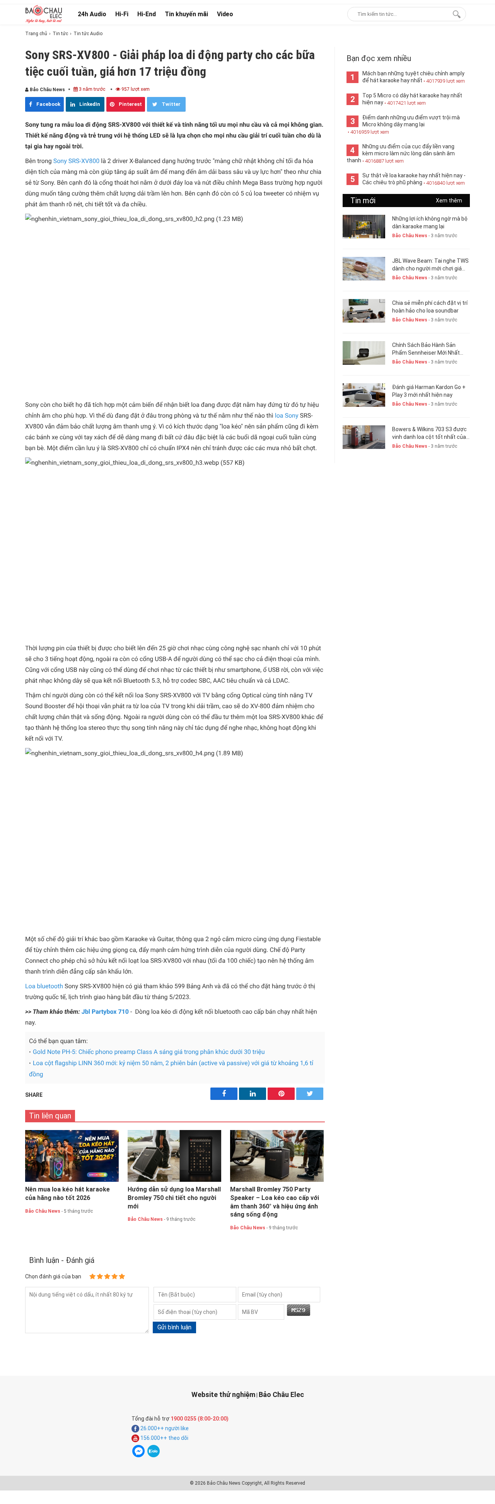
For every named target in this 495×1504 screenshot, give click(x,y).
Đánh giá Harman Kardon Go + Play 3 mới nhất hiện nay (429, 391)
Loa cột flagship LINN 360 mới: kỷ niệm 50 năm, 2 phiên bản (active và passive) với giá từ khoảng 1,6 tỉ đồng (171, 1068)
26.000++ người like (164, 1428)
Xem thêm (449, 200)
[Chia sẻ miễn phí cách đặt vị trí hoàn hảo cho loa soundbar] (364, 311)
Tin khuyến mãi (186, 14)
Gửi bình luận (174, 1327)
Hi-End (146, 14)
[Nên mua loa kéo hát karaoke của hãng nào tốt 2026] (72, 1156)
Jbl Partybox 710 (105, 1011)
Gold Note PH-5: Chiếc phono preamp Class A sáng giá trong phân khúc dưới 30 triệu (149, 1051)
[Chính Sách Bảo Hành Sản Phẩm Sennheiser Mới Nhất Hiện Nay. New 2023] (364, 353)
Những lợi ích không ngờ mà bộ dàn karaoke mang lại (430, 222)
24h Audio (92, 14)
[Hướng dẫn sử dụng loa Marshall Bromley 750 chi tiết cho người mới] (174, 1156)
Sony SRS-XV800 (76, 161)
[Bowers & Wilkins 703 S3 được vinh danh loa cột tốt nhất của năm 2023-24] (364, 437)
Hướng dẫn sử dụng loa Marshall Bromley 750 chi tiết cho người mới (174, 1198)
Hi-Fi (121, 14)
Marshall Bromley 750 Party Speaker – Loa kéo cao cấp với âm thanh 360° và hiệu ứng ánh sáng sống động (274, 1202)
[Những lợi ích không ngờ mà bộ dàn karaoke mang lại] (364, 226)
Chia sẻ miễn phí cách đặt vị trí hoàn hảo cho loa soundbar (430, 307)
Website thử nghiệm (223, 1394)
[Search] (455, 14)
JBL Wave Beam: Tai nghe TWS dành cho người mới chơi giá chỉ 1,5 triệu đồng (430, 265)
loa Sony (287, 415)
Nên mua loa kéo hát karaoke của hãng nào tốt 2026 (67, 1194)
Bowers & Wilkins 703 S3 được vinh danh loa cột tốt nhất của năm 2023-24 (429, 433)
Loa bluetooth (44, 986)
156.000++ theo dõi (163, 1438)
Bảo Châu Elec (281, 1394)
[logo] (43, 14)
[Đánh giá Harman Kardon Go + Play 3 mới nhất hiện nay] (364, 395)
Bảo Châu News (47, 89)
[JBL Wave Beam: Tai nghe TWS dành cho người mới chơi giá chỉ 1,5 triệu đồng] (364, 268)
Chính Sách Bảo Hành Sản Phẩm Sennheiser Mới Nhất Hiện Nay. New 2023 (426, 349)
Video (225, 14)
